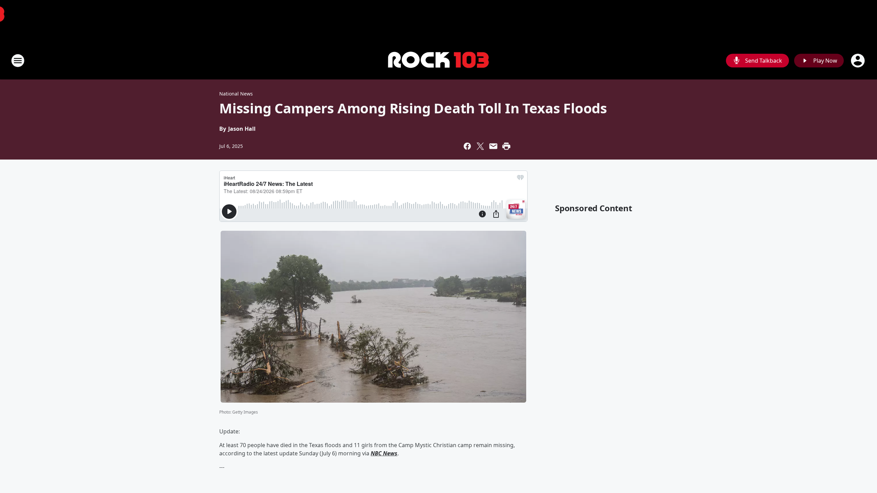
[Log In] (858, 60)
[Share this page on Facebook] (467, 146)
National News (236, 93)
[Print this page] (506, 146)
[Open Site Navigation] (18, 60)
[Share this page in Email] (493, 146)
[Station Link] (438, 61)
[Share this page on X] (480, 146)
